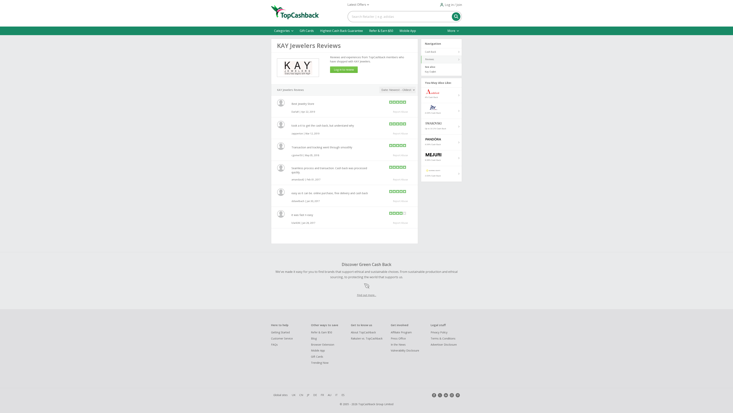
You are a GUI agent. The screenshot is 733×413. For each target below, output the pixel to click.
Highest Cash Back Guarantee (341, 31)
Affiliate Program (401, 332)
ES (343, 395)
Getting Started (280, 332)
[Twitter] (440, 395)
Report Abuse (400, 111)
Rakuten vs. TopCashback (367, 338)
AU (329, 395)
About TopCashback (363, 332)
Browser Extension (322, 344)
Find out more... (366, 295)
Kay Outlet (430, 71)
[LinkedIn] (446, 395)
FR (322, 395)
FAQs (274, 344)
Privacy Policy (439, 332)
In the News (398, 344)
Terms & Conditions (443, 338)
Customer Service (282, 338)
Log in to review (344, 69)
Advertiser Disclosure (444, 344)
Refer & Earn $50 (381, 31)
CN (301, 395)
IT (336, 395)
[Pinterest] (458, 395)
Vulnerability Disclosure (405, 350)
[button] (358, 4)
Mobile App (408, 31)
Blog (314, 338)
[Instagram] (452, 395)
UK (293, 395)
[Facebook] (434, 395)
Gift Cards (307, 31)
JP (308, 395)
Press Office (398, 338)
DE (315, 395)
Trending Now (320, 363)
